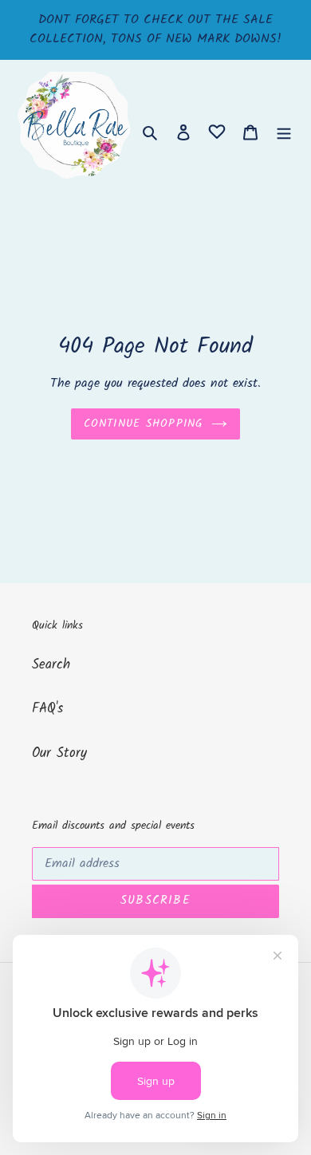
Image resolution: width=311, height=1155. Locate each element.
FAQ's (47, 708)
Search (51, 665)
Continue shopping (143, 423)
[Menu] (284, 132)
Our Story (59, 753)
